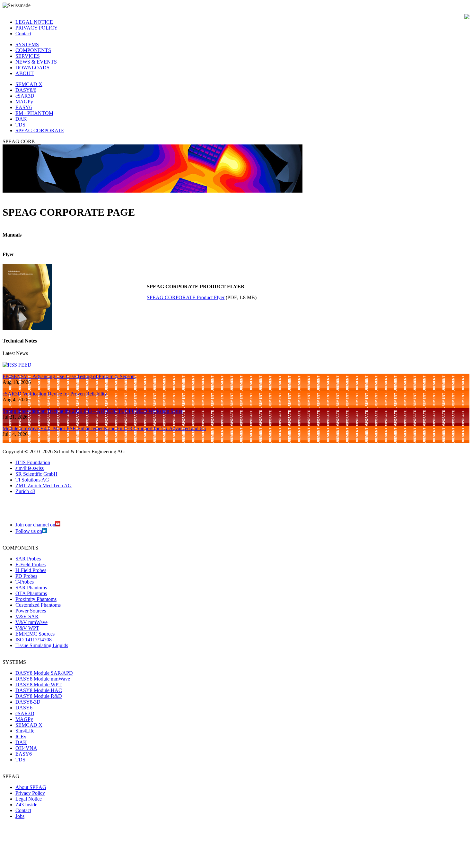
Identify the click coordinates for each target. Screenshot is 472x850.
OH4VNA (26, 748)
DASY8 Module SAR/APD (44, 673)
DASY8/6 (25, 90)
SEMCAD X (28, 84)
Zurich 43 (25, 491)
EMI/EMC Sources (35, 634)
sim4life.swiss (29, 468)
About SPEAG (30, 787)
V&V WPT (27, 628)
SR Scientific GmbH (36, 474)
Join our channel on (35, 524)
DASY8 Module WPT (38, 684)
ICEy (20, 736)
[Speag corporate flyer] (27, 328)
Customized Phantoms (38, 605)
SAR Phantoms (31, 587)
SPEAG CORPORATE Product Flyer (185, 297)
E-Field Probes (30, 564)
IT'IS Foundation (32, 462)
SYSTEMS (27, 44)
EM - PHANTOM (34, 113)
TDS (20, 124)
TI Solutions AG (32, 479)
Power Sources (30, 610)
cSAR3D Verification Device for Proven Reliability (55, 393)
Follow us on (28, 531)
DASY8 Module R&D (38, 696)
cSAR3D (24, 96)
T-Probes (24, 582)
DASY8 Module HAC (38, 690)
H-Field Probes (30, 570)
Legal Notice (28, 799)
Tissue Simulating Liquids (41, 645)
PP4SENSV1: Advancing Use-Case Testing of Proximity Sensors (69, 376)
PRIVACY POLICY (36, 27)
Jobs (19, 816)
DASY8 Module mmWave (42, 678)
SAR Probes (28, 558)
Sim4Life (24, 730)
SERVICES (27, 56)
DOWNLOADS (32, 67)
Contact (23, 33)
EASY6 (23, 107)
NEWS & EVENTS (36, 62)
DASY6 (23, 707)
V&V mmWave (31, 622)
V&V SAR (27, 616)
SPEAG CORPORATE (39, 130)
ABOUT (24, 73)
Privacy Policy (30, 793)
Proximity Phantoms (36, 599)
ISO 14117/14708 (33, 639)
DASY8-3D (27, 702)
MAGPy (24, 101)
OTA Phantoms (31, 593)
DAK (21, 119)
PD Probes (26, 576)
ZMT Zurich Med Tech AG (43, 485)
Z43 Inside (26, 804)
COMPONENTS (33, 50)
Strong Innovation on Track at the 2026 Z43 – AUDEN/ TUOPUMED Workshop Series (93, 411)
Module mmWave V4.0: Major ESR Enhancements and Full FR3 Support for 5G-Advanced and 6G (104, 428)
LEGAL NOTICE (34, 22)
